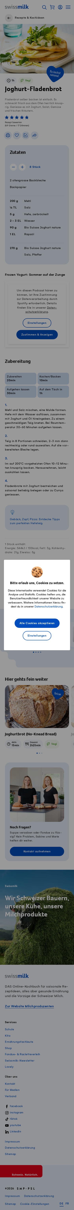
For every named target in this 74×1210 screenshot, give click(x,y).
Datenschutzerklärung (49, 606)
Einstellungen (37, 635)
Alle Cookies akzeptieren (37, 623)
